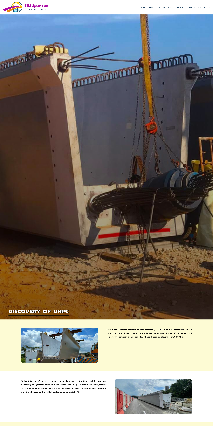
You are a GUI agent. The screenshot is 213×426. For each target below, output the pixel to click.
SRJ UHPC (167, 7)
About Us (153, 7)
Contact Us (204, 7)
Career (191, 7)
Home (143, 7)
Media (179, 7)
